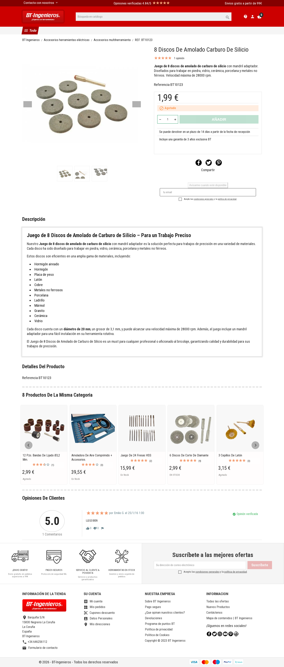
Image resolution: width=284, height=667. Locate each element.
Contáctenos (214, 612)
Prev (27, 104)
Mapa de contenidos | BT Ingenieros (229, 618)
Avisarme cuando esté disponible (207, 185)
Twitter (214, 634)
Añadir (219, 119)
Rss (220, 634)
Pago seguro (153, 607)
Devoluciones (153, 618)
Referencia (162, 84)
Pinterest (219, 163)
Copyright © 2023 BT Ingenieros (165, 640)
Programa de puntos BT (160, 624)
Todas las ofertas (217, 601)
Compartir (198, 163)
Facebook (209, 634)
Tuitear (209, 163)
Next (136, 104)
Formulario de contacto (40, 648)
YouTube (225, 634)
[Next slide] (255, 445)
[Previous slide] (28, 445)
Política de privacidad (159, 629)
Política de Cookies (157, 635)
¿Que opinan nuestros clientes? (165, 612)
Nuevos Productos (218, 607)
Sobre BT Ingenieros (158, 601)
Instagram (236, 634)
